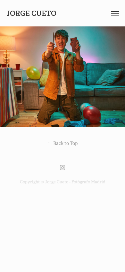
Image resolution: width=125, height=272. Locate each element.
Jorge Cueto (32, 13)
